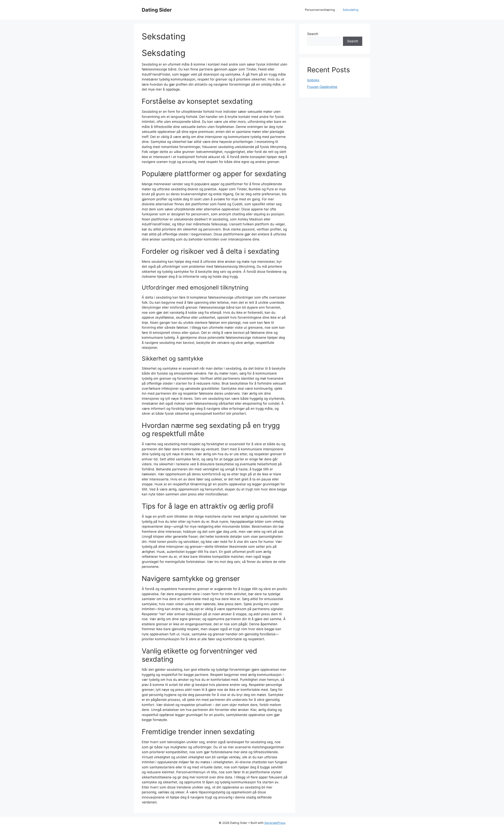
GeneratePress (274, 823)
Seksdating (350, 10)
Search (312, 34)
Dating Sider (157, 10)
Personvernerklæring (320, 10)
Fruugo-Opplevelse (322, 87)
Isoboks (313, 80)
